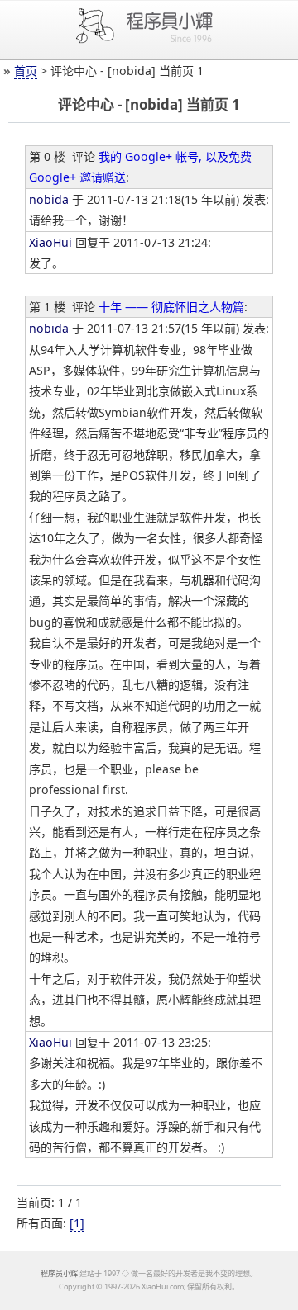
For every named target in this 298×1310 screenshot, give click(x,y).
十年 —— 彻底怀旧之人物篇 (171, 306)
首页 (25, 70)
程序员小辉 (59, 1273)
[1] (77, 1223)
